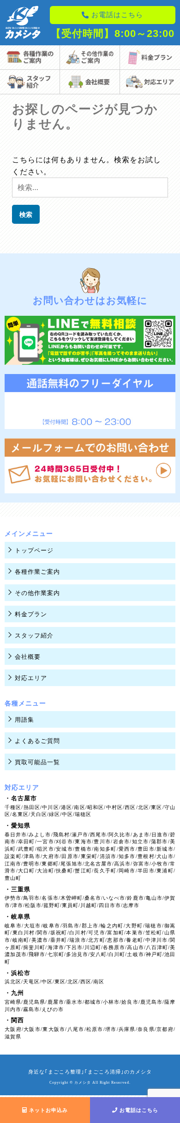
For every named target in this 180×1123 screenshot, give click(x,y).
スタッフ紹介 (34, 635)
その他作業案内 (37, 593)
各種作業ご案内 (37, 572)
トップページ (34, 550)
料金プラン (31, 614)
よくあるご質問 (37, 741)
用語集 (24, 720)
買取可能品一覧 (37, 762)
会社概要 (28, 657)
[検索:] (90, 187)
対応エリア (31, 678)
